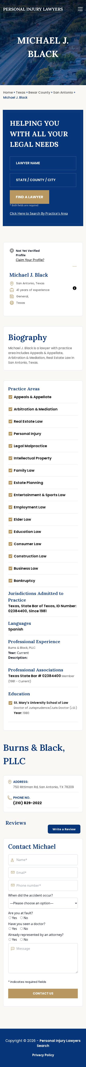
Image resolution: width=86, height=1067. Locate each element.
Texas (20, 303)
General (22, 296)
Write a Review (64, 829)
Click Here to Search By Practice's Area (39, 213)
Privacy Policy (43, 1055)
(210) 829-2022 (27, 802)
